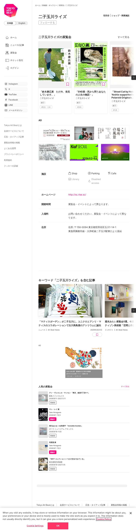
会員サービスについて (14, 131)
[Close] (130, 513)
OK (58, 525)
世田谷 (61, 5)
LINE (11, 105)
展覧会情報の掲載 (12, 142)
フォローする (47, 22)
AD (40, 120)
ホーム (37, 5)
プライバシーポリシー (14, 154)
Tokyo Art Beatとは (13, 125)
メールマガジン (16, 110)
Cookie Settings (35, 525)
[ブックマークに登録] (67, 84)
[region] (68, 519)
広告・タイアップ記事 (14, 137)
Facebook (13, 99)
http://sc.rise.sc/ (77, 194)
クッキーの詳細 (11, 166)
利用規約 (8, 160)
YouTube (13, 94)
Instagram (13, 84)
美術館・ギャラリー (49, 5)
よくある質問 (10, 148)
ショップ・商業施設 (120, 15)
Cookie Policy (103, 519)
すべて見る (123, 37)
